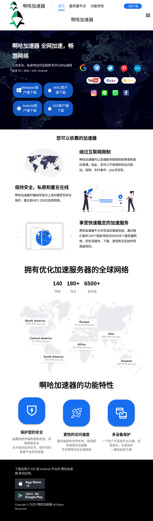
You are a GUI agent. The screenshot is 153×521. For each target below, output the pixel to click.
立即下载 (133, 6)
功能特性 (97, 6)
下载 (18, 469)
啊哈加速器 (44, 504)
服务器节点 (77, 6)
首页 (61, 6)
